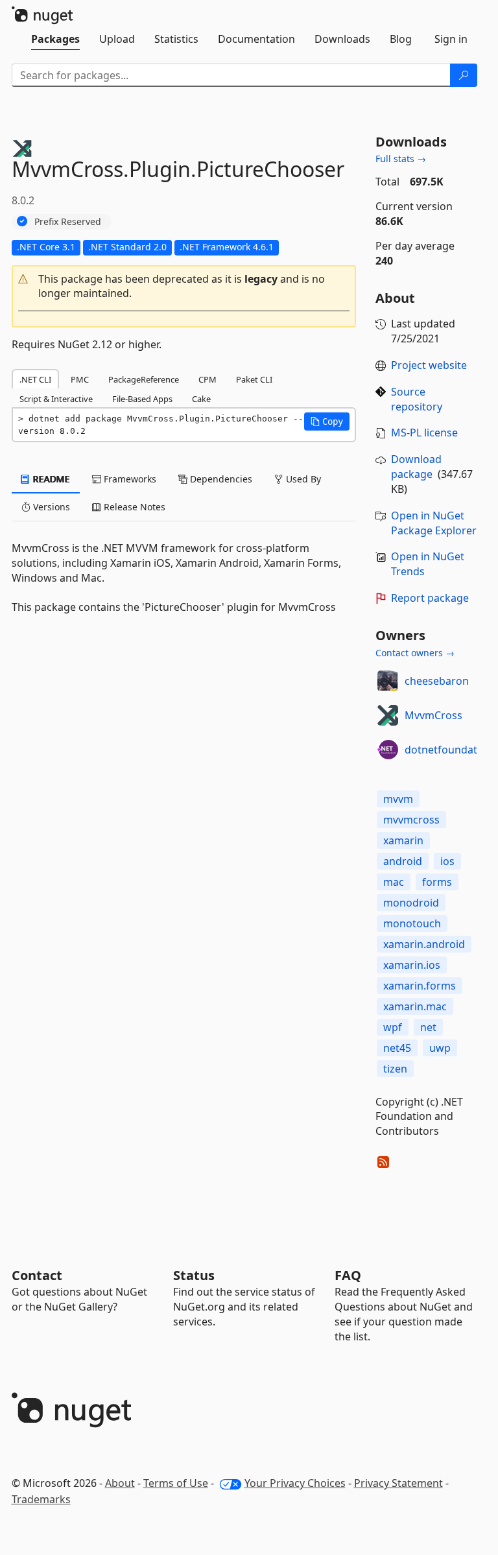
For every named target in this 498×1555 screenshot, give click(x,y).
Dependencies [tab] (219, 479)
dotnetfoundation (449, 749)
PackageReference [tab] (143, 379)
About (120, 1483)
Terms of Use (175, 1483)
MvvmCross (433, 715)
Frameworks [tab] (128, 479)
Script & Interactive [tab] (56, 399)
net (428, 1027)
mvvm (398, 799)
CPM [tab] (207, 379)
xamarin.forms (419, 986)
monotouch (412, 923)
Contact (37, 1275)
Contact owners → (415, 653)
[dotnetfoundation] (387, 749)
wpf (392, 1027)
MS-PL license (424, 432)
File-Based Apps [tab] (142, 399)
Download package (416, 466)
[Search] (463, 75)
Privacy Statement (398, 1483)
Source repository (416, 399)
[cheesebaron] (387, 681)
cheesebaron (437, 681)
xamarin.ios (411, 965)
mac (393, 882)
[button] (184, 287)
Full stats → (400, 158)
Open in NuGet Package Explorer (434, 523)
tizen (395, 1069)
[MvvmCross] (387, 715)
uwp (440, 1048)
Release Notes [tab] (133, 507)
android (402, 861)
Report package (430, 598)
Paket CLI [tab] (254, 379)
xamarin (403, 840)
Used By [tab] (302, 479)
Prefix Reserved (67, 221)
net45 (397, 1048)
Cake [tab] (201, 399)
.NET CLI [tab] (35, 379)
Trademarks (41, 1499)
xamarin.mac (415, 1006)
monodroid (411, 903)
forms (437, 882)
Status (194, 1275)
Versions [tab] (50, 507)
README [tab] (50, 479)
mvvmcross (411, 820)
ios (447, 861)
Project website (429, 365)
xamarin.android (424, 944)
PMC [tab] (80, 379)
